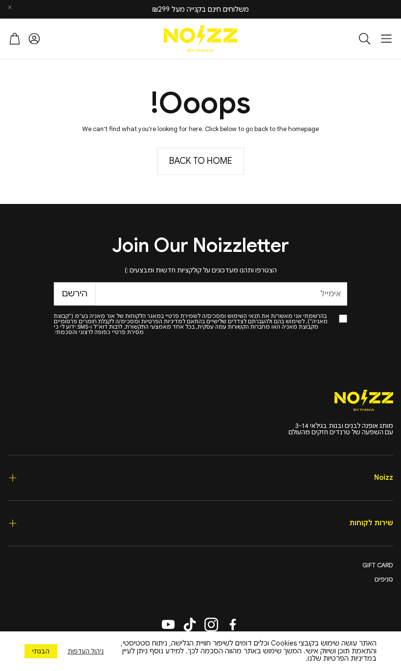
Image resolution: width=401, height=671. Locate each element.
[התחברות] (34, 38)
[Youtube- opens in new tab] (168, 624)
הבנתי (40, 651)
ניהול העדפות (85, 651)
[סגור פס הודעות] (9, 7)
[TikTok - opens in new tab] (190, 624)
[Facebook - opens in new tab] (233, 624)
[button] (386, 38)
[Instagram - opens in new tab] (211, 624)
